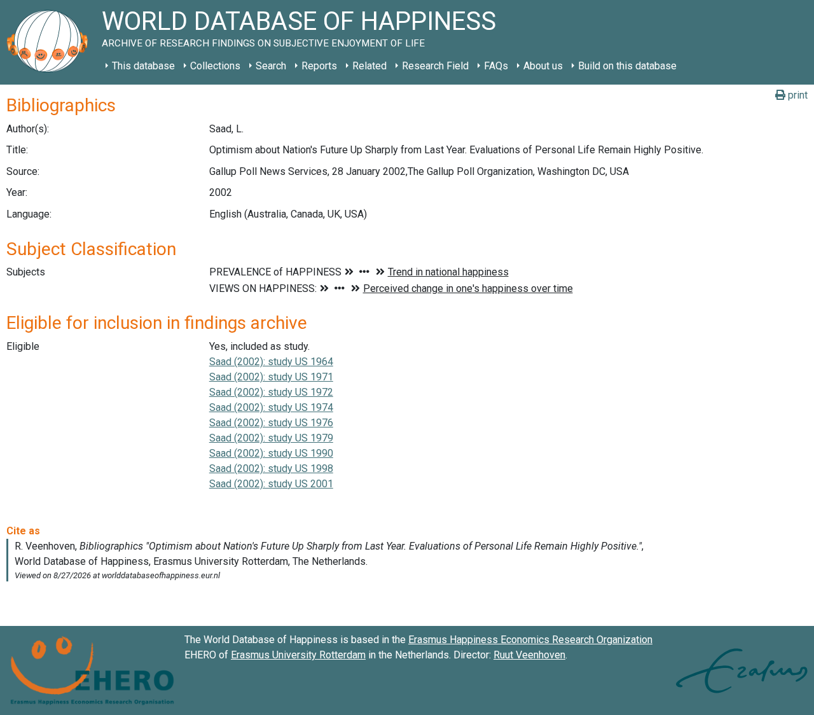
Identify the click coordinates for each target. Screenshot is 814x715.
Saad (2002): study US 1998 (271, 468)
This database (143, 66)
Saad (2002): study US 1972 (271, 392)
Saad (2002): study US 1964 (271, 362)
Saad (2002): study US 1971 (271, 377)
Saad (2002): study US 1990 (271, 453)
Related (369, 66)
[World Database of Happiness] (51, 42)
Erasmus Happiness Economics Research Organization (530, 640)
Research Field (435, 66)
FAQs (496, 66)
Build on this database (627, 66)
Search (271, 66)
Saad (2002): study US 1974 (271, 407)
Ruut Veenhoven (529, 655)
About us (543, 66)
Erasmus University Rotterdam (298, 655)
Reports (319, 66)
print (796, 95)
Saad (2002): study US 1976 (271, 423)
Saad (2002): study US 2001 (271, 484)
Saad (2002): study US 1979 (271, 438)
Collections (215, 66)
